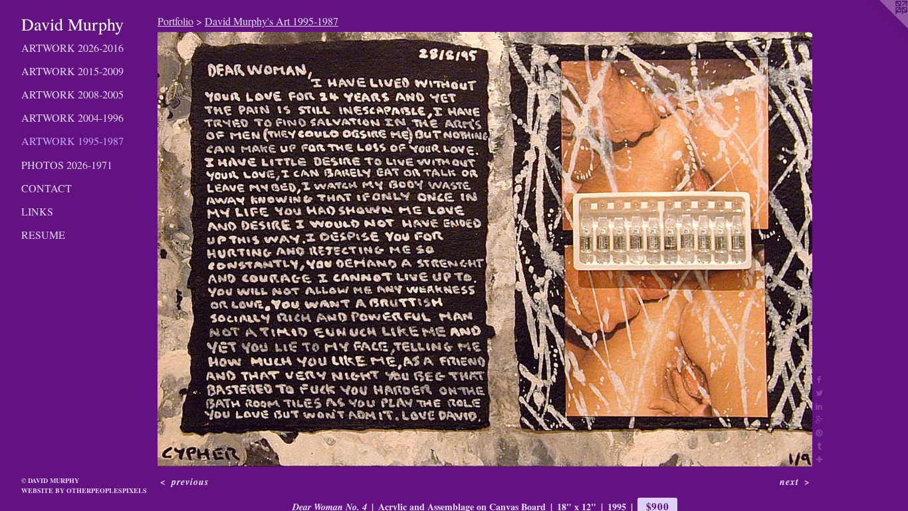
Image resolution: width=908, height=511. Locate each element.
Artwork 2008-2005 (72, 94)
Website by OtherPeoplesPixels (84, 490)
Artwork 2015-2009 (72, 71)
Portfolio (175, 21)
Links (37, 211)
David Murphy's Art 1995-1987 (271, 21)
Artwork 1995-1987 (72, 141)
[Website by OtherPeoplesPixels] (881, 26)
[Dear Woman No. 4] (485, 249)
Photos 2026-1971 (66, 165)
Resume (43, 235)
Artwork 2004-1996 (72, 117)
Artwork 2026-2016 (72, 48)
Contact (46, 188)
